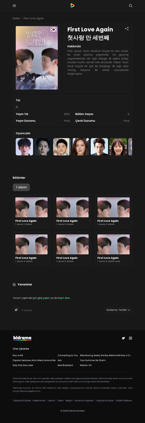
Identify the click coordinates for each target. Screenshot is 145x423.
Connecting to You (68, 355)
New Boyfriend (65, 365)
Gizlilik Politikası (124, 400)
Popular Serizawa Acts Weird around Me (34, 360)
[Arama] (131, 6)
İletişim (69, 400)
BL (17, 107)
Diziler (16, 18)
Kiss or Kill (18, 355)
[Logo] (72, 5)
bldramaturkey (77, 410)
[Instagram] (130, 338)
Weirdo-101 (86, 365)
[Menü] (14, 6)
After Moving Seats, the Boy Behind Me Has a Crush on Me (106, 355)
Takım (60, 400)
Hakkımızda (39, 400)
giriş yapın (43, 298)
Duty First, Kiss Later (23, 365)
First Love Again (34, 18)
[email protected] (102, 388)
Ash (60, 360)
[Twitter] (123, 338)
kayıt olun (64, 298)
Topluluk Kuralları (104, 400)
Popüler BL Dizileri (22, 400)
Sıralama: (116, 310)
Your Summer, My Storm (93, 360)
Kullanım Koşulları (84, 400)
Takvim (51, 400)
